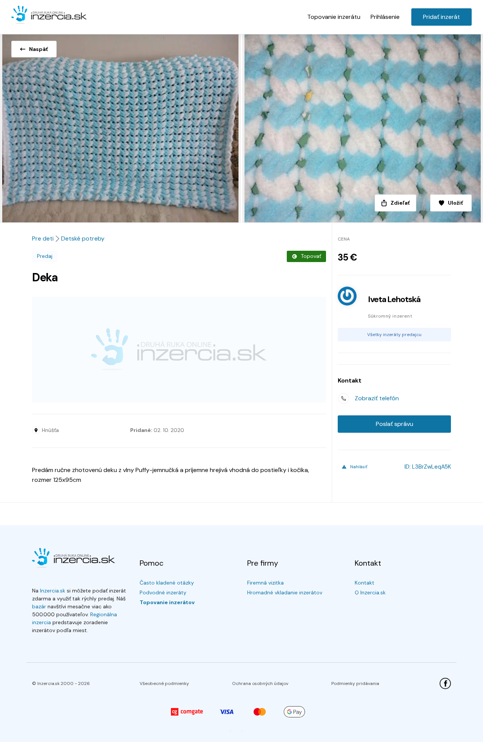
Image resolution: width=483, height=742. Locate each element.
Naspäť (38, 49)
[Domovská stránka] (49, 15)
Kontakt (364, 582)
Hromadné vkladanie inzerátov (284, 592)
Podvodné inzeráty (163, 592)
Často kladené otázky (167, 582)
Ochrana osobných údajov (260, 683)
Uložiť (455, 202)
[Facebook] (445, 683)
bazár (39, 606)
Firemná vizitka (265, 582)
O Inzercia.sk (370, 592)
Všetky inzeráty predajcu (394, 335)
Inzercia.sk (52, 590)
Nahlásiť (359, 467)
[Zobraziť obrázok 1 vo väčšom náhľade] (121, 126)
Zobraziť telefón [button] (377, 398)
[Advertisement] (179, 350)
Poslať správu (394, 424)
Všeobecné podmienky (164, 683)
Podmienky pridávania (355, 683)
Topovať (311, 256)
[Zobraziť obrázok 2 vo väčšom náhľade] (362, 126)
